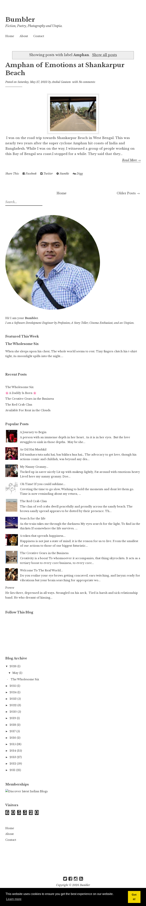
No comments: (87, 82)
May (15, 673)
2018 (13, 725)
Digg (79, 173)
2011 (13, 770)
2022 (13, 705)
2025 (13, 686)
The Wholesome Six (22, 344)
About (24, 36)
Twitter (48, 173)
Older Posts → (128, 193)
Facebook (30, 173)
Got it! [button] (134, 897)
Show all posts (104, 55)
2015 (13, 744)
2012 (13, 763)
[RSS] (81, 878)
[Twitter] (65, 878)
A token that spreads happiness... (43, 536)
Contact (38, 36)
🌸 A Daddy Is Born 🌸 (20, 393)
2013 (13, 757)
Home (9, 36)
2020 (13, 711)
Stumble (64, 173)
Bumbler (20, 19)
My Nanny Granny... (34, 466)
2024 (13, 692)
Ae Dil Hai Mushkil (33, 449)
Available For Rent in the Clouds (28, 410)
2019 (13, 718)
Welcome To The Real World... (41, 570)
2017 (13, 731)
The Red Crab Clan (18, 404)
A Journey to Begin (33, 432)
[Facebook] (70, 878)
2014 (13, 750)
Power (9, 587)
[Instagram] (76, 878)
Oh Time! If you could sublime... (42, 484)
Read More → (131, 160)
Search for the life (32, 518)
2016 (13, 737)
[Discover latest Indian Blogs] (26, 791)
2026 (13, 666)
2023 (13, 698)
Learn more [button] (13, 899)
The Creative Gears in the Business (29, 398)
